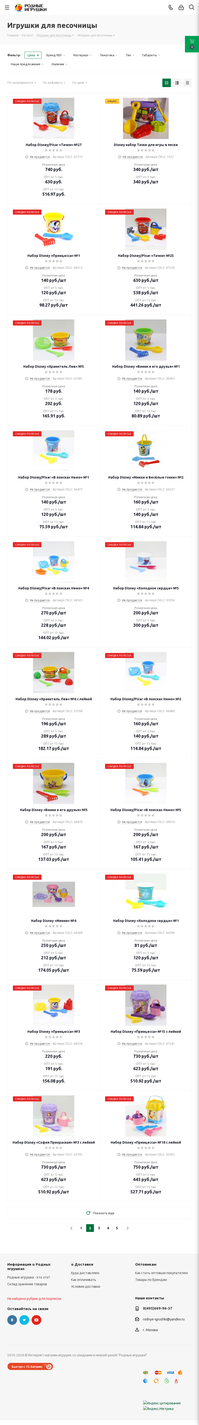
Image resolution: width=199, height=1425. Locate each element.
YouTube (36, 1320)
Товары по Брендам (151, 1280)
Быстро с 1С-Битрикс (27, 1366)
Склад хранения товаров (27, 1284)
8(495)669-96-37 (157, 1308)
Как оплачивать (83, 1280)
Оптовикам (145, 1264)
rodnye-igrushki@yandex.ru (164, 1319)
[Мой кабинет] (181, 7)
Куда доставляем (85, 1273)
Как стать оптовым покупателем (161, 1273)
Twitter (24, 1320)
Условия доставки (85, 1286)
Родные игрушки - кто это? (28, 1277)
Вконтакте (12, 1320)
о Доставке (82, 1264)
